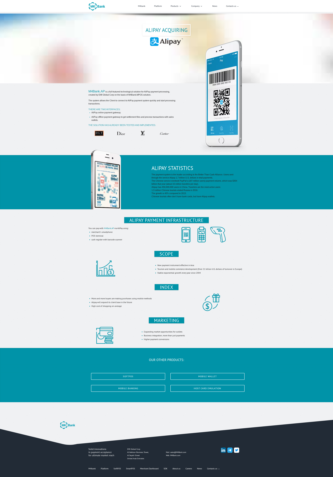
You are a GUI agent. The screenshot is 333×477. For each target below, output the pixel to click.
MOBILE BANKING (128, 388)
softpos (128, 376)
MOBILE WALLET (207, 376)
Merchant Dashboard (149, 468)
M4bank (141, 6)
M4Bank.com (175, 455)
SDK (165, 468)
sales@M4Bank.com (178, 452)
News (214, 6)
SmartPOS (130, 468)
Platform (158, 6)
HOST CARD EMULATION (207, 388)
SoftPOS (117, 468)
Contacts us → (232, 6)
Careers (188, 468)
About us (176, 468)
